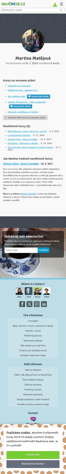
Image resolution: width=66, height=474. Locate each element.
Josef (28, 297)
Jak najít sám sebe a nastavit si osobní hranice (30, 147)
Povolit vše (33, 454)
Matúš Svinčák (28, 194)
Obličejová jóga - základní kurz (22, 90)
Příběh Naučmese (33, 335)
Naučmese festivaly (33, 340)
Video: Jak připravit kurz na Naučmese (33, 375)
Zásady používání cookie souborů (33, 399)
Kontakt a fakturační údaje (33, 355)
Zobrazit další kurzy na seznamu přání (26, 117)
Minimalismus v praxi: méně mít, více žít (27, 131)
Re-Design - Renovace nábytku (23, 143)
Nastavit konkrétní (33, 463)
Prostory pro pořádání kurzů (33, 350)
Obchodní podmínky (33, 394)
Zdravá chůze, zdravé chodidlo (23, 139)
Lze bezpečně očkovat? (19, 135)
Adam (46, 297)
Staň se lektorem (33, 370)
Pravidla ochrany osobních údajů (33, 404)
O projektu (33, 321)
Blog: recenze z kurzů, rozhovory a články (33, 326)
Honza (37, 297)
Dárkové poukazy (33, 384)
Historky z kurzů (33, 330)
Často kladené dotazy (33, 379)
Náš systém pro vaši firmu (33, 345)
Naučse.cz (13, 4)
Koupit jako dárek (40, 96)
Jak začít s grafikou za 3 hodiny (23, 112)
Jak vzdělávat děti (16, 96)
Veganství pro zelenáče (19, 85)
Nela (19, 297)
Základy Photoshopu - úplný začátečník (27, 102)
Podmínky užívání (33, 389)
